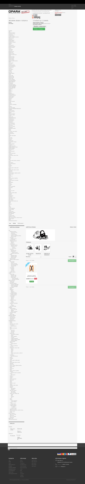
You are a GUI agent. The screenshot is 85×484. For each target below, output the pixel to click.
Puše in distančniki (12, 186)
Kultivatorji (10, 39)
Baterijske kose (11, 51)
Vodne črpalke (11, 97)
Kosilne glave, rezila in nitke (13, 155)
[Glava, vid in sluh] (29, 248)
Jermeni (10, 150)
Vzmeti (10, 207)
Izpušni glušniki (11, 149)
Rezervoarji (10, 187)
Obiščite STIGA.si (12, 18)
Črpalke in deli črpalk (12, 135)
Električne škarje (11, 57)
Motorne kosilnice (12, 47)
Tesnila (10, 210)
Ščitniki (10, 157)
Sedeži (10, 191)
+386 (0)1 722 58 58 (17, 6)
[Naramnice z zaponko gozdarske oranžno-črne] (31, 268)
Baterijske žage (11, 76)
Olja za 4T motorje (12, 126)
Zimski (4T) (10, 122)
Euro (72, 8)
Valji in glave (11, 198)
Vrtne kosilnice (11, 45)
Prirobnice (10, 184)
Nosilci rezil (12, 364)
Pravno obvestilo (23, 466)
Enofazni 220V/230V (12, 86)
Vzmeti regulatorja (12, 208)
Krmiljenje (10, 165)
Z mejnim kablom (14, 234)
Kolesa (10, 152)
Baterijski (10, 43)
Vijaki (10, 206)
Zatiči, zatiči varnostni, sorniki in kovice (15, 217)
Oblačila (10, 112)
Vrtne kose (10, 50)
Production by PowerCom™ (71, 479)
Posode (10, 115)
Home (10, 223)
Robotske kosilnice (12, 32)
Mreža (73, 257)
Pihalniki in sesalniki (12, 42)
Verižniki (10, 204)
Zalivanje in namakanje (12, 104)
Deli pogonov (11, 182)
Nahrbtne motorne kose (12, 54)
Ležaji (10, 166)
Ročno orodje (11, 116)
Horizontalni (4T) (12, 317)
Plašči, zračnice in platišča (13, 178)
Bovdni (10, 130)
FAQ (21, 470)
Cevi (9, 105)
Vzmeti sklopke (11, 209)
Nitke (9, 159)
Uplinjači (10, 194)
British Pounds (73, 6)
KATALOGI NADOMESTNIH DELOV (15, 108)
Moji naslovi (34, 463)
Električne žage (11, 77)
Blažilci (10, 129)
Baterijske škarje (11, 56)
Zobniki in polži (11, 218)
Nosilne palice (12, 366)
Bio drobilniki (11, 83)
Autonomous (11, 34)
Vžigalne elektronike (14, 338)
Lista (75, 257)
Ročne (12, 290)
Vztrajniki (12, 337)
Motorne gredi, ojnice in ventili (14, 169)
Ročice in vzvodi (11, 190)
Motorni (10, 44)
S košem (10, 71)
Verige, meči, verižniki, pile (14, 393)
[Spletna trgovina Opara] (19, 12)
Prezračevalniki (11, 41)
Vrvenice (10, 214)
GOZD (10, 74)
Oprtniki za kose (11, 53)
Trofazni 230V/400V (12, 87)
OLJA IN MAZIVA (12, 123)
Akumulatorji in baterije (12, 141)
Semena (10, 103)
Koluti (10, 161)
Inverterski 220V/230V (12, 85)
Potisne (10, 48)
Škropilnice (12, 289)
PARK (10, 61)
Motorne (10, 99)
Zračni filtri (10, 137)
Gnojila (10, 102)
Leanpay (21, 475)
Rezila (10, 158)
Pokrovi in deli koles (12, 153)
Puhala (10, 185)
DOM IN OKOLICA (12, 81)
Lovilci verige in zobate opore (13, 167)
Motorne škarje (11, 58)
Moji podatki (34, 464)
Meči (9, 203)
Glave (10, 156)
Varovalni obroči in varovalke (13, 180)
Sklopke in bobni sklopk (13, 192)
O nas (21, 469)
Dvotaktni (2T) (12, 316)
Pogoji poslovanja (23, 467)
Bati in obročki (13, 392)
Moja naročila (34, 460)
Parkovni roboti (13, 236)
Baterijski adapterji (14, 340)
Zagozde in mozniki (12, 216)
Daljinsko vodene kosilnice (13, 60)
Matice (10, 168)
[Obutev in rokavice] (47, 248)
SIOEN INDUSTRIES (19, 438)
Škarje (10, 55)
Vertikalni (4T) (11, 121)
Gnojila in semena (12, 101)
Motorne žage (11, 78)
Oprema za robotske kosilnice (16, 235)
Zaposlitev (22, 473)
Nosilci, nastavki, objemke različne (16, 365)
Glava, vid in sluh (12, 111)
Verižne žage (11, 75)
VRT (9, 31)
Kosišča (10, 68)
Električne (10, 98)
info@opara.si (63, 466)
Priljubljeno (22, 463)
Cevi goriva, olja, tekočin (13, 131)
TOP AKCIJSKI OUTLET (13, 220)
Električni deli (11, 140)
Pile (9, 205)
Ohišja (11, 367)
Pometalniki (11, 88)
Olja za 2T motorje (12, 124)
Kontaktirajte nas (11, 5)
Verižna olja (11, 125)
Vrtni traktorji (11, 69)
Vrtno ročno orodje (12, 107)
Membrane (10, 196)
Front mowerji (12, 261)
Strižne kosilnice (11, 59)
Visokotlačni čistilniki (12, 95)
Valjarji (10, 89)
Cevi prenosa (11, 132)
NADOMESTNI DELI (12, 128)
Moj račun (34, 458)
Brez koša (10, 72)
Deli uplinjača (11, 195)
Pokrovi (10, 183)
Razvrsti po (28, 256)
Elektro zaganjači (11, 143)
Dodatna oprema (11, 40)
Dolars (72, 7)
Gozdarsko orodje (12, 114)
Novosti (21, 461)
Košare (10, 164)
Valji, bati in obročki (12, 197)
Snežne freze (11, 82)
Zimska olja (11, 127)
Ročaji (10, 189)
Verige (12, 394)
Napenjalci (10, 170)
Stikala (10, 142)
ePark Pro (12, 262)
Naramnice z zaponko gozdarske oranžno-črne (31, 276)
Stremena (10, 193)
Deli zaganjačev (11, 213)
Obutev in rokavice (12, 113)
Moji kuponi (34, 466)
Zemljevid (22, 476)
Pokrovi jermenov (12, 151)
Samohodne (11, 49)
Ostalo (10, 219)
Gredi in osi (10, 176)
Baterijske (12, 291)
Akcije (21, 460)
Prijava (10, 4)
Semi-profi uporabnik (12, 80)
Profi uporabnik (11, 67)
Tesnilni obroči (11, 211)
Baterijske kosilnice (12, 46)
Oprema (10, 100)
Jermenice (10, 154)
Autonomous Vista (12, 33)
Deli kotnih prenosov (12, 163)
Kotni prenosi (11, 162)
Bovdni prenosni (11, 133)
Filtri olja (10, 139)
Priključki (10, 106)
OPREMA (10, 109)
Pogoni (10, 181)
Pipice (10, 177)
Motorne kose (11, 52)
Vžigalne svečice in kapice (15, 339)
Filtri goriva (10, 138)
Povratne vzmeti (11, 215)
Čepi (9, 134)
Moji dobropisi (34, 461)
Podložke (10, 179)
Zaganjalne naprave (12, 212)
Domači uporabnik (12, 79)
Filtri (9, 136)
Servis (21, 472)
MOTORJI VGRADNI (12, 315)
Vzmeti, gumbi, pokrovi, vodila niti (14, 160)
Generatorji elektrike (12, 84)
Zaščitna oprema (11, 110)
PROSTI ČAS (11, 418)
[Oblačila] (38, 248)
